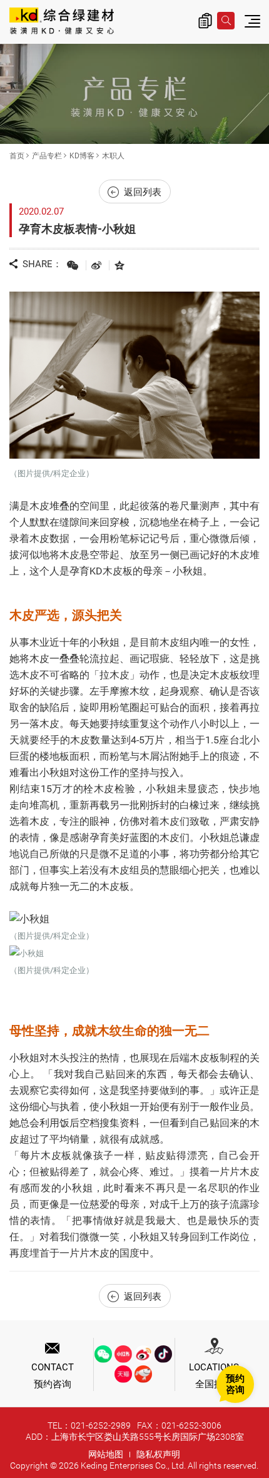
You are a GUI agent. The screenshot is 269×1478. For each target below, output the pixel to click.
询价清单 (205, 20)
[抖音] (163, 1354)
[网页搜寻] (226, 20)
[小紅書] (123, 1354)
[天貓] (123, 1374)
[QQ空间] (119, 265)
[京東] (143, 1374)
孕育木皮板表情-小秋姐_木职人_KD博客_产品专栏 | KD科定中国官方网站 (61, 22)
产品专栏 (47, 155)
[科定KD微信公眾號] (103, 1354)
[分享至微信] (72, 265)
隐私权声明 (158, 1454)
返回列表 (142, 192)
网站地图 (105, 1454)
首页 (16, 155)
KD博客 (81, 155)
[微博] (143, 1354)
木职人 (113, 155)
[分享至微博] (96, 265)
